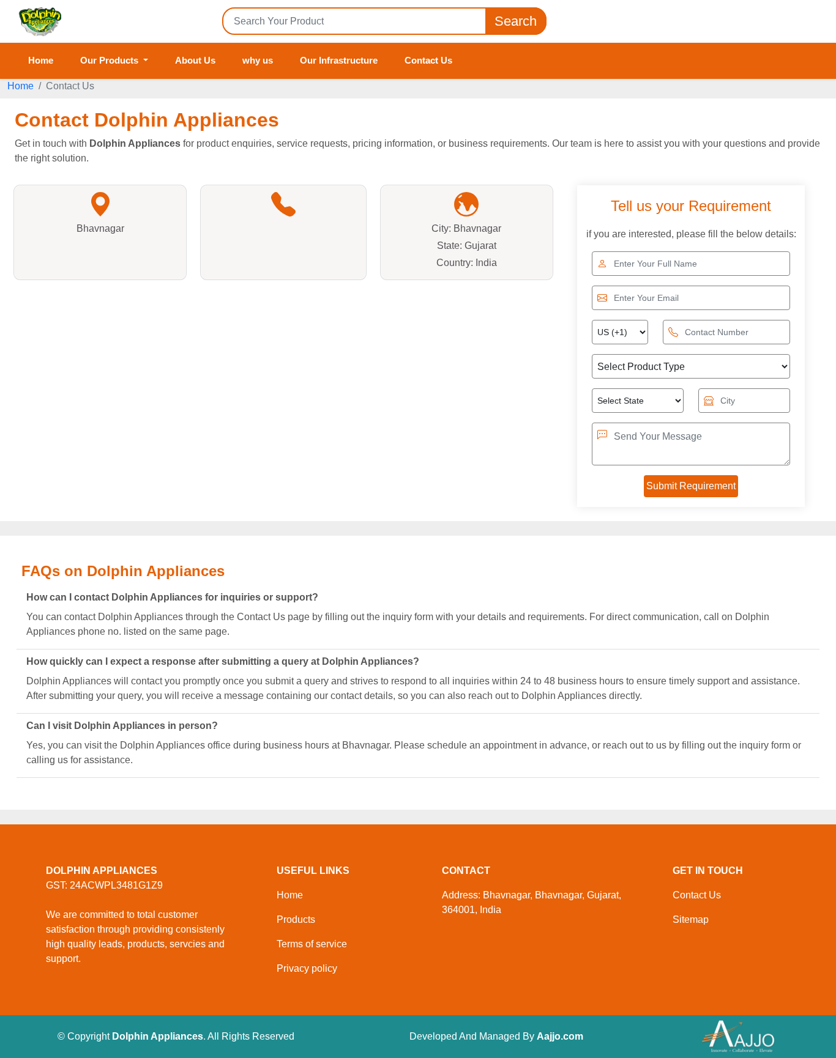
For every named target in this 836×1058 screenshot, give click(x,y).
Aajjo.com (560, 1036)
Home (40, 60)
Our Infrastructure (339, 60)
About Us (195, 60)
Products (296, 919)
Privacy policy (307, 968)
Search (516, 21)
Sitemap (691, 919)
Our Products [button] (110, 60)
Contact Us (428, 60)
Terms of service (312, 944)
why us (257, 60)
